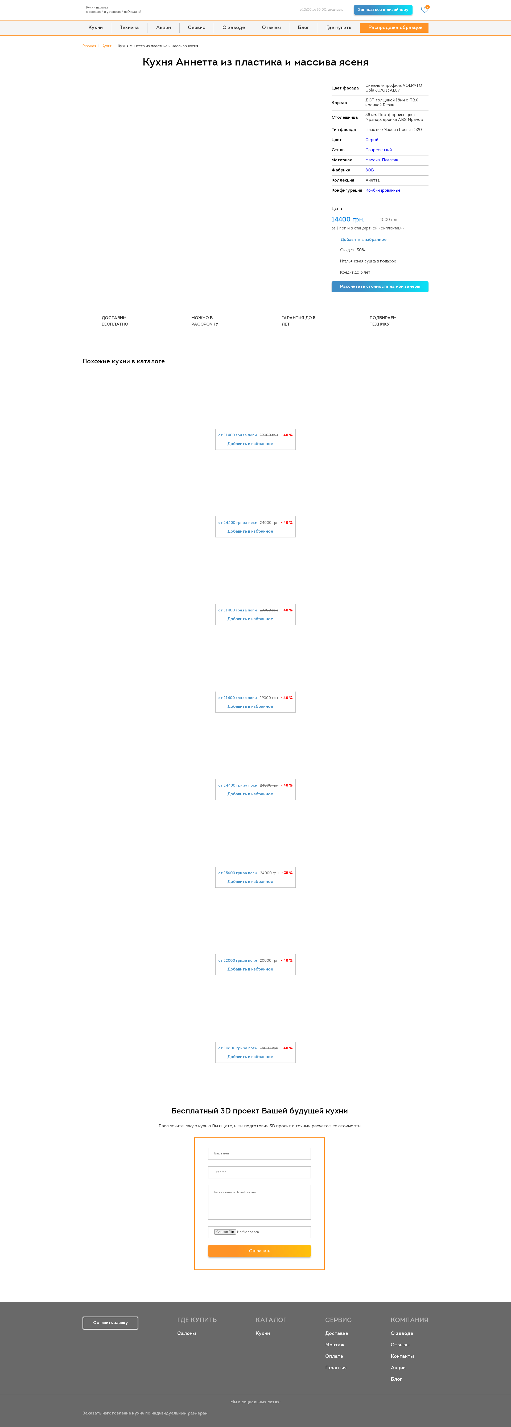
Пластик (390, 160)
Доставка (336, 1333)
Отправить (259, 1251)
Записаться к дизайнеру (383, 10)
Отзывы (271, 28)
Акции (163, 28)
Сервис (196, 28)
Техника (129, 28)
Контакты (402, 1356)
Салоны (186, 1333)
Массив (372, 160)
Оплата (334, 1356)
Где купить (338, 28)
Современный (378, 150)
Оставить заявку (110, 1323)
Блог (303, 28)
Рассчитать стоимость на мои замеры (380, 287)
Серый (371, 140)
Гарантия (336, 1368)
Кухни (95, 28)
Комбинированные (383, 191)
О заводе (233, 28)
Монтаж (334, 1345)
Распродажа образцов (395, 28)
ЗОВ (369, 170)
